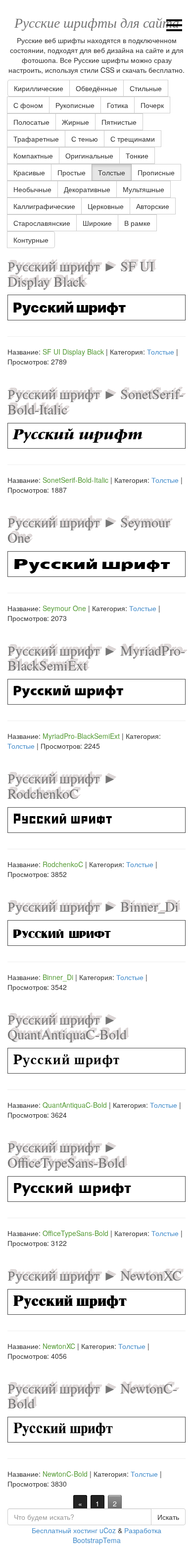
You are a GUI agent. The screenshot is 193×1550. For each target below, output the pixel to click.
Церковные (106, 206)
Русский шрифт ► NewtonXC (94, 1275)
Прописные (156, 172)
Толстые (111, 172)
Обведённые (96, 88)
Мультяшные (143, 189)
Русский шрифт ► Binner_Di (93, 906)
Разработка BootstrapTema (117, 1535)
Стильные (146, 88)
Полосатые (31, 122)
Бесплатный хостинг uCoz (74, 1530)
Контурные (30, 240)
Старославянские (41, 223)
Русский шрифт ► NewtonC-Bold (92, 1396)
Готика (117, 105)
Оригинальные (89, 155)
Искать (168, 1517)
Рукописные (75, 105)
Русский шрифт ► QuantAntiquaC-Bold (67, 1027)
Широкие (97, 223)
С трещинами (132, 139)
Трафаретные (36, 139)
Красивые (29, 172)
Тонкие (137, 155)
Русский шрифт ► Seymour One (88, 530)
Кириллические (38, 88)
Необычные (32, 189)
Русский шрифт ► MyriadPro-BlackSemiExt (96, 658)
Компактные (33, 155)
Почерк (152, 105)
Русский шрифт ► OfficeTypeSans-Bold (66, 1154)
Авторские (152, 206)
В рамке (137, 223)
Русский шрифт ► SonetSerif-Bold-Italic (95, 401)
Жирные (75, 122)
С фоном (28, 105)
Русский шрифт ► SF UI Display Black (80, 274)
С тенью (84, 139)
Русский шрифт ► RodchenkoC (62, 786)
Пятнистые (119, 122)
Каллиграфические (44, 206)
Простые (71, 172)
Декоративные (87, 189)
